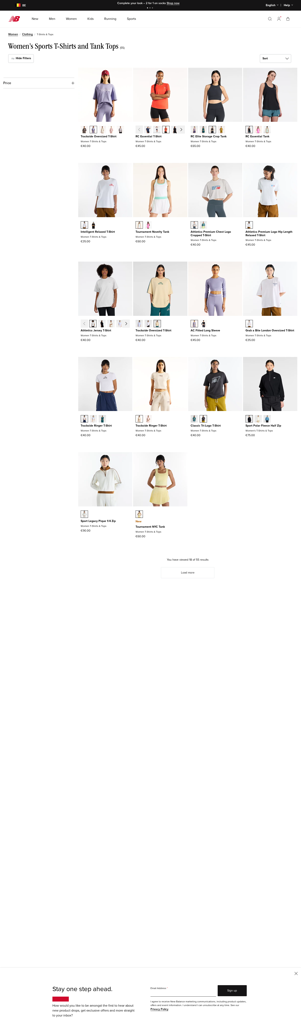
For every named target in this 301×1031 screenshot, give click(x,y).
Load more (188, 572)
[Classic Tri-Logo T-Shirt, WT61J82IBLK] (203, 419)
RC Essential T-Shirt (149, 136)
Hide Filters (23, 58)
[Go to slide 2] (150, 8)
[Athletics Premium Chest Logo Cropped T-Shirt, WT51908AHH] (194, 225)
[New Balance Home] (16, 19)
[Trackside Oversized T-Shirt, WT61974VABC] (157, 324)
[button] (279, 19)
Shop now (173, 3)
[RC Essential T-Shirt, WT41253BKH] (175, 130)
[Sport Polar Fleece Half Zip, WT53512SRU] (267, 419)
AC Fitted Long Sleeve (205, 330)
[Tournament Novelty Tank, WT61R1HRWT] (139, 225)
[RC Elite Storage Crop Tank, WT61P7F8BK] (212, 130)
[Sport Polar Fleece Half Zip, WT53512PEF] (258, 419)
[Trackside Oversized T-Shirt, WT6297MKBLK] (84, 130)
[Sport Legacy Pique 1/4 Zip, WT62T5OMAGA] (84, 514)
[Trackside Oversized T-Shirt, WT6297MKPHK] (111, 130)
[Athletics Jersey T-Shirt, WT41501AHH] (93, 324)
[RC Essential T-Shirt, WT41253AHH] (157, 130)
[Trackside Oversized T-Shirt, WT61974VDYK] (139, 324)
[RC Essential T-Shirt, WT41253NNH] (148, 130)
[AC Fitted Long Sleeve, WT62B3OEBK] (203, 324)
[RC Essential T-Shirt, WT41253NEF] (166, 130)
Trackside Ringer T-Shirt (96, 425)
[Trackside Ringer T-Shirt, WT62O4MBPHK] (148, 419)
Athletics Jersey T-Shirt (96, 330)
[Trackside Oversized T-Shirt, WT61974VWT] (148, 324)
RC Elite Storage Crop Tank (208, 136)
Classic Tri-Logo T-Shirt (206, 425)
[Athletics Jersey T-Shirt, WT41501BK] (102, 324)
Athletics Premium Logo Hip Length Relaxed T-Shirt (269, 233)
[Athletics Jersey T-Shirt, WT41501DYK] (120, 324)
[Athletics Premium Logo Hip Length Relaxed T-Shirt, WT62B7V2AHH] (249, 225)
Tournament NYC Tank (150, 526)
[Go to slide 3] (153, 8)
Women (13, 34)
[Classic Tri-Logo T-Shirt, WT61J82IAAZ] (194, 419)
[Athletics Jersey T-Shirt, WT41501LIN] (111, 324)
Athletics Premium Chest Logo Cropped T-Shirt (211, 233)
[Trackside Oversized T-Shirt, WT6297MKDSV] (93, 130)
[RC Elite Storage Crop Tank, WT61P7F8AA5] (194, 130)
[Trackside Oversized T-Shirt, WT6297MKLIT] (102, 130)
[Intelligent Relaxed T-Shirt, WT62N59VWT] (84, 225)
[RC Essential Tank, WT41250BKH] (249, 130)
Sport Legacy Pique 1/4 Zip (98, 521)
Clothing (27, 34)
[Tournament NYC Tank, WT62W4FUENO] (139, 514)
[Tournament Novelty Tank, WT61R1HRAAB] (148, 225)
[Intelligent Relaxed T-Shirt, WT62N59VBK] (93, 225)
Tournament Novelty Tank (152, 232)
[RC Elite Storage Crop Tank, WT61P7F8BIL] (221, 130)
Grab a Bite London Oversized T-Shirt (270, 330)
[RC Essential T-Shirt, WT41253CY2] (184, 130)
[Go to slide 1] (148, 8)
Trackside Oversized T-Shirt (99, 136)
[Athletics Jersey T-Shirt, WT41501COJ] (129, 324)
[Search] (270, 19)
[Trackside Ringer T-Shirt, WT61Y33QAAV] (102, 419)
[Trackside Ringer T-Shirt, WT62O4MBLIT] (139, 419)
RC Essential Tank (257, 136)
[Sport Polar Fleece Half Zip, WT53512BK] (249, 419)
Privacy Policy (159, 1009)
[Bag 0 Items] (288, 18)
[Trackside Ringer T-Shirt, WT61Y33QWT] (84, 419)
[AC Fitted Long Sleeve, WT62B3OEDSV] (194, 324)
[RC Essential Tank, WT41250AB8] (267, 130)
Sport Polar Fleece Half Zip (263, 425)
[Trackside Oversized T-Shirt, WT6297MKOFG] (120, 130)
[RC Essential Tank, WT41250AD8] (258, 130)
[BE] (15, 5)
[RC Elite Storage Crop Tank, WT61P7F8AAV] (203, 130)
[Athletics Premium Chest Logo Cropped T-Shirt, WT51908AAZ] (203, 225)
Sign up (232, 990)
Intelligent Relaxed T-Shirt (98, 232)
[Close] (296, 973)
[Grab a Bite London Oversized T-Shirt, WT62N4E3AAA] (249, 324)
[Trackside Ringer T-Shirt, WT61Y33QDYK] (93, 419)
